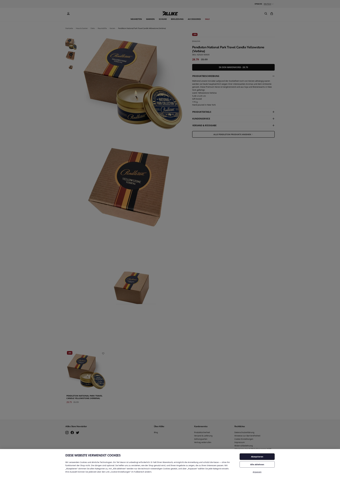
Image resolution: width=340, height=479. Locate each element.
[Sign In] (68, 13)
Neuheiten (136, 19)
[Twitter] (77, 433)
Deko (93, 28)
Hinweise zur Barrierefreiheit (247, 435)
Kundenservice (201, 118)
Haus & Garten (82, 28)
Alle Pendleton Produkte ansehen (232, 134)
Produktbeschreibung (205, 76)
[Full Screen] (178, 334)
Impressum (239, 442)
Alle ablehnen (257, 464)
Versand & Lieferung (203, 435)
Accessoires (194, 19)
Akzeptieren (257, 456)
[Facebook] (72, 433)
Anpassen (257, 472)
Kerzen (112, 28)
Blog (156, 432)
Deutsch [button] (267, 4)
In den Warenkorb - (233, 67)
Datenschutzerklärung (244, 432)
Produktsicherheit (202, 432)
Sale (207, 19)
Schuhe (163, 19)
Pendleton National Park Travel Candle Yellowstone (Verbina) (84, 396)
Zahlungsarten (200, 439)
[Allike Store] (170, 14)
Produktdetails (201, 111)
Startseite (69, 28)
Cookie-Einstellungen (243, 439)
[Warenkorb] (272, 13)
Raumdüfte (102, 28)
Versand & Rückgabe (204, 125)
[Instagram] (67, 433)
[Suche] (266, 13)
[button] (70, 44)
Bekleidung (177, 19)
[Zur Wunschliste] (103, 353)
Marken (150, 19)
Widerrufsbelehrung (243, 445)
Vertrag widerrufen (202, 442)
